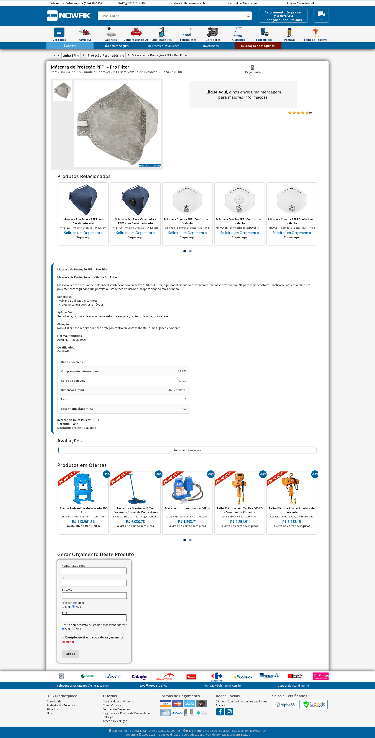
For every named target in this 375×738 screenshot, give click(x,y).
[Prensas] (290, 32)
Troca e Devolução (115, 721)
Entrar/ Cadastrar (299, 3)
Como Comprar (113, 705)
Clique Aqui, (217, 92)
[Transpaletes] (187, 32)
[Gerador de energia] (213, 32)
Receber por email (73, 603)
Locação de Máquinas (259, 46)
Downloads (53, 701)
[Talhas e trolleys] (315, 32)
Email (65, 612)
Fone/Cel (67, 590)
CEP (64, 578)
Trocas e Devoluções (165, 46)
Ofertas (70, 46)
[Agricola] (85, 32)
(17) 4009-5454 (92, 3)
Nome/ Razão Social (74, 566)
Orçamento (253, 72)
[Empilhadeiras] (161, 32)
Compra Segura (118, 46)
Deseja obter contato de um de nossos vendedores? (94, 625)
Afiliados (213, 46)
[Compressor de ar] (136, 32)
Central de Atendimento (244, 3)
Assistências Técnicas (60, 705)
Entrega (108, 717)
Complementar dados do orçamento (92, 639)
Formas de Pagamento (118, 709)
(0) (310, 113)
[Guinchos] (238, 32)
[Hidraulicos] (264, 32)
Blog (49, 713)
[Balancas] (110, 32)
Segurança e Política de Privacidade (126, 713)
